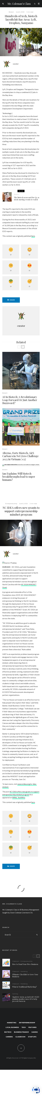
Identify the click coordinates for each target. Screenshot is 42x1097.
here (33, 236)
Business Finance (21, 1032)
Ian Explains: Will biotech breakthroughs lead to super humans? (18, 476)
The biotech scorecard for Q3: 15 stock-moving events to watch (26, 198)
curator (16, 64)
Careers (9, 1037)
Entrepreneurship (11, 503)
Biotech (11, 12)
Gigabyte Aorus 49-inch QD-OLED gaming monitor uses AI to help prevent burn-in (25, 999)
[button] (36, 1090)
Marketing (24, 971)
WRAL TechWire (18, 797)
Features (32, 1027)
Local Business (12, 1027)
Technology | (7, 113)
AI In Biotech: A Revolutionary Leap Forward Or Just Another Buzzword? (19, 400)
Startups (32, 1037)
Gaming (15, 994)
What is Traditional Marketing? (24, 987)
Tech (23, 1027)
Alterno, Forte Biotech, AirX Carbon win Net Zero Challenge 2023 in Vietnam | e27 (20, 456)
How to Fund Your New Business (25, 964)
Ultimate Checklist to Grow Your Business (25, 975)
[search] (37, 935)
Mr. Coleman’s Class (19, 3)
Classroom (15, 961)
